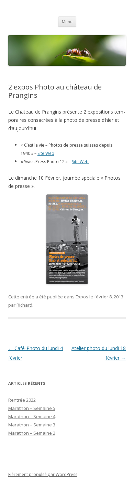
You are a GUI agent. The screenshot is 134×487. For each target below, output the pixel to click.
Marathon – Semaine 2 (31, 433)
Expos (82, 297)
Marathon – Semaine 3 (31, 425)
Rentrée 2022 (22, 400)
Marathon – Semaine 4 (31, 416)
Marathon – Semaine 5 (31, 408)
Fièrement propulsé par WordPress (42, 474)
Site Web (45, 153)
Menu (67, 21)
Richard (24, 305)
